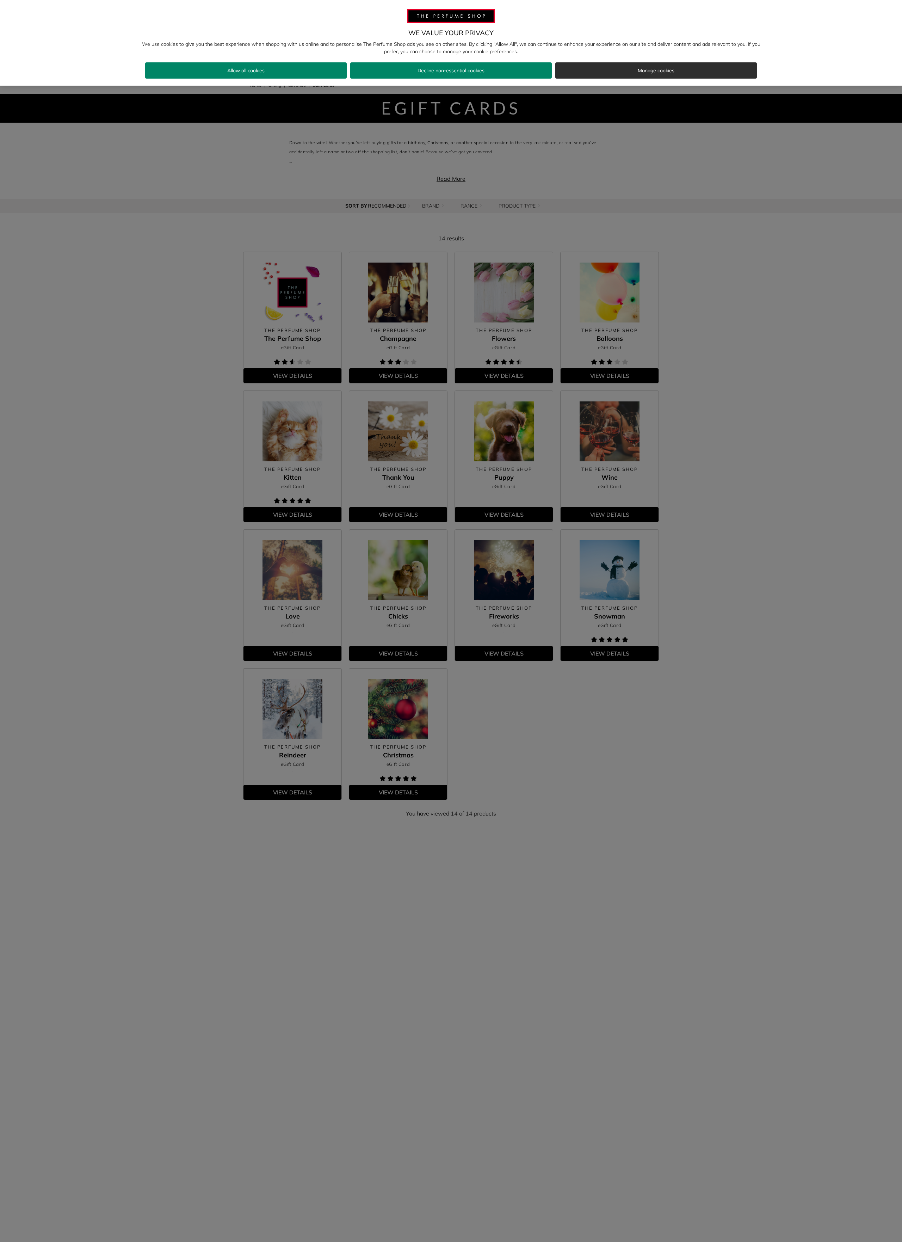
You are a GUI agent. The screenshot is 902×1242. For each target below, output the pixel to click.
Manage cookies (656, 70)
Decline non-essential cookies (451, 70)
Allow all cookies (246, 70)
